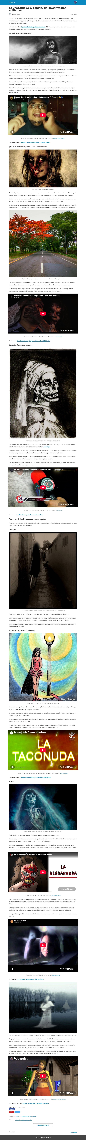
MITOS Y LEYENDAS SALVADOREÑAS (26, 1116)
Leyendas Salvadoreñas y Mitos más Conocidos (35, 1103)
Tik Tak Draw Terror (55, 895)
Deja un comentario (43, 1125)
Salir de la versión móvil (43, 1137)
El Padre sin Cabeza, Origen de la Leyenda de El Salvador (33, 341)
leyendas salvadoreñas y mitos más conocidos (33, 27)
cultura (17, 1120)
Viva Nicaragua (64, 773)
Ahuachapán (47, 447)
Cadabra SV (59, 336)
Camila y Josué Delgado (58, 138)
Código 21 (59, 510)
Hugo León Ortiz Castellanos (59, 1099)
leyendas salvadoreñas (25, 1120)
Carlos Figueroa (56, 975)
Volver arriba (73, 1132)
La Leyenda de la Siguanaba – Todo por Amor (30, 979)
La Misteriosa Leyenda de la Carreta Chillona (30, 515)
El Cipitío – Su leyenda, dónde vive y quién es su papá (35, 142)
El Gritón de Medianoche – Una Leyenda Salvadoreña (35, 777)
